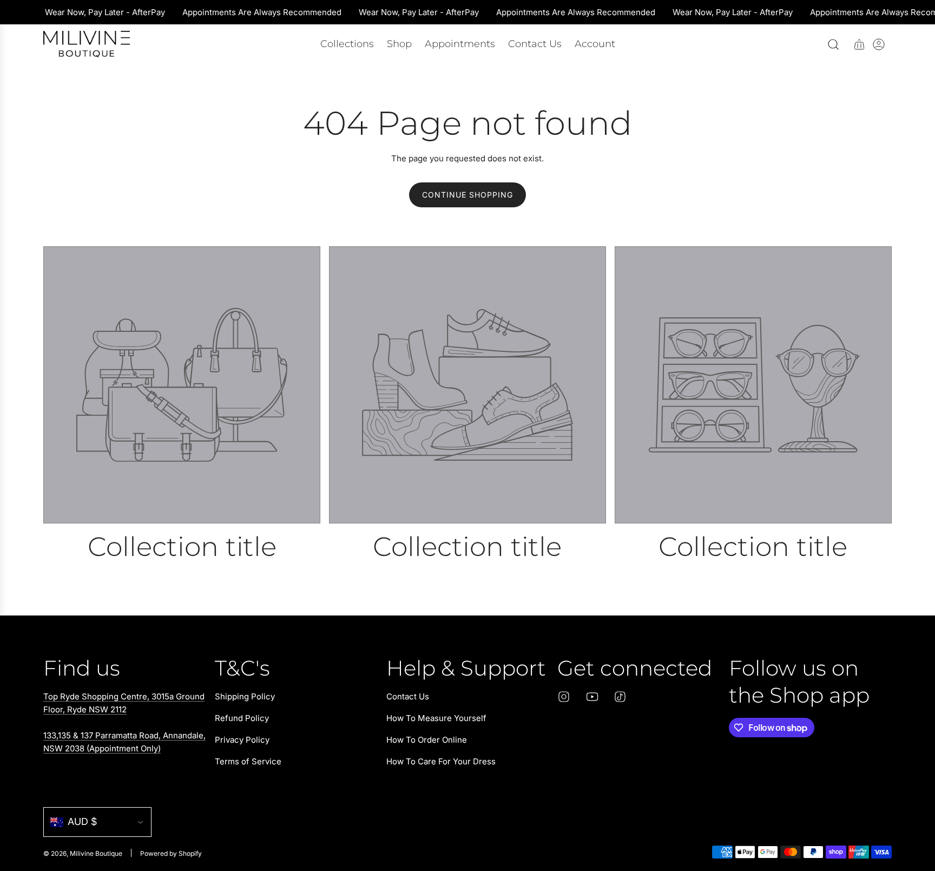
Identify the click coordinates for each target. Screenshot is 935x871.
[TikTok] (620, 697)
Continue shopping (467, 194)
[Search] (833, 44)
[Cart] (859, 44)
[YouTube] (592, 697)
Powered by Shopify (171, 853)
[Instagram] (564, 697)
